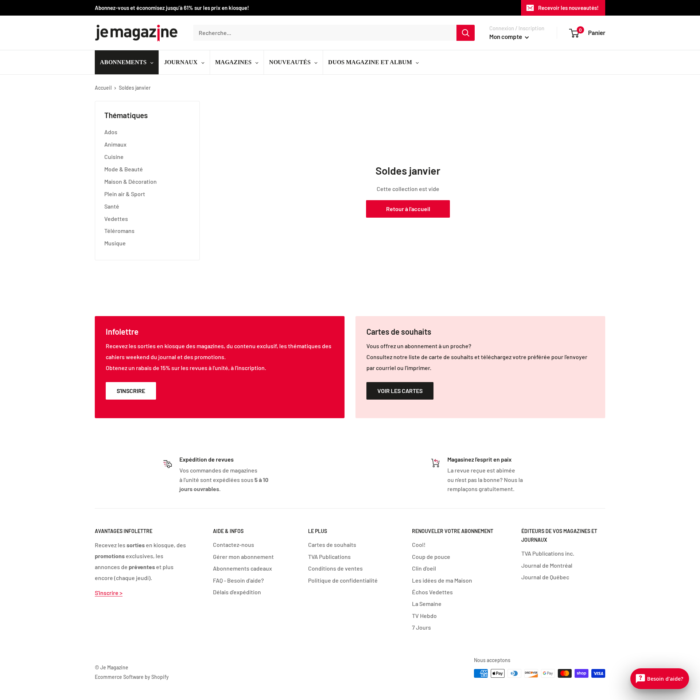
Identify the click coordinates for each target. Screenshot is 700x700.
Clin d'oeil (424, 568)
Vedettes (116, 218)
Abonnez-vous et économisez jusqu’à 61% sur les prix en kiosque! (172, 7)
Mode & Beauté (123, 169)
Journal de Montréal (546, 565)
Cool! (418, 544)
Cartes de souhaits (332, 544)
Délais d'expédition (237, 591)
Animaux (115, 144)
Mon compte (506, 36)
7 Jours (421, 627)
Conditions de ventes (335, 568)
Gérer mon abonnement (243, 556)
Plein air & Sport (124, 193)
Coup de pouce (431, 556)
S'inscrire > (108, 592)
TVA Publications (329, 556)
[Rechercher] (465, 33)
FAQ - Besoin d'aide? (238, 580)
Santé (111, 206)
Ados (110, 131)
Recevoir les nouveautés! (568, 7)
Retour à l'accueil (408, 208)
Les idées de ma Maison (442, 580)
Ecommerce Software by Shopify (132, 677)
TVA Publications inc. (547, 553)
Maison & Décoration (130, 181)
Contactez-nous (233, 544)
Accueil (103, 88)
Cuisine (114, 156)
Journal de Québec (545, 576)
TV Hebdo (424, 615)
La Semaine (427, 603)
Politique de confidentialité (343, 580)
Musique (115, 243)
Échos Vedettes (432, 591)
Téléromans (119, 230)
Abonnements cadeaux (242, 568)
